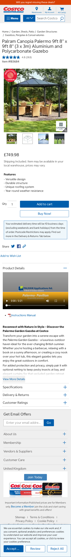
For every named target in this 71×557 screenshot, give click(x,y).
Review (35, 549)
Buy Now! (44, 214)
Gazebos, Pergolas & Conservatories (24, 35)
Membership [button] (12, 443)
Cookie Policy (45, 521)
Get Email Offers (17, 414)
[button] (62, 18)
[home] (13, 10)
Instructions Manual (23, 315)
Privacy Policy (24, 521)
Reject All (57, 549)
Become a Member (22, 506)
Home (5, 31)
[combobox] (29, 18)
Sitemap (20, 517)
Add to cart (44, 204)
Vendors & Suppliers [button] (17, 451)
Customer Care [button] (14, 460)
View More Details (14, 379)
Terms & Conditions (42, 517)
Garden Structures (47, 31)
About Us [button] (10, 434)
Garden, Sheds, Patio (23, 31)
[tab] (35, 434)
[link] (13, 246)
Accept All (14, 549)
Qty (4, 203)
